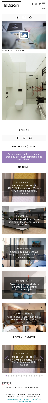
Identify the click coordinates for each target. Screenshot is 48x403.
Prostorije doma (24, 248)
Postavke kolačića (24, 401)
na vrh (43, 383)
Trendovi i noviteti (24, 182)
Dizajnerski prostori (24, 313)
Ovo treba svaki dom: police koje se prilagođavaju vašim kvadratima (24, 222)
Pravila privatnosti (14, 399)
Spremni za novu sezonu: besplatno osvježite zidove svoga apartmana (24, 254)
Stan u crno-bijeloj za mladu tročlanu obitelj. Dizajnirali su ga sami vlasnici (24, 156)
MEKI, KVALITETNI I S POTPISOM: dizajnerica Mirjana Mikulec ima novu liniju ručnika (24, 189)
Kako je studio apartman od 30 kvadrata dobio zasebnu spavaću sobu (24, 319)
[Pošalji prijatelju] (30, 17)
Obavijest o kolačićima (32, 399)
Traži (44, 9)
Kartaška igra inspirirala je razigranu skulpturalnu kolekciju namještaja (24, 287)
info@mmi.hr (37, 394)
